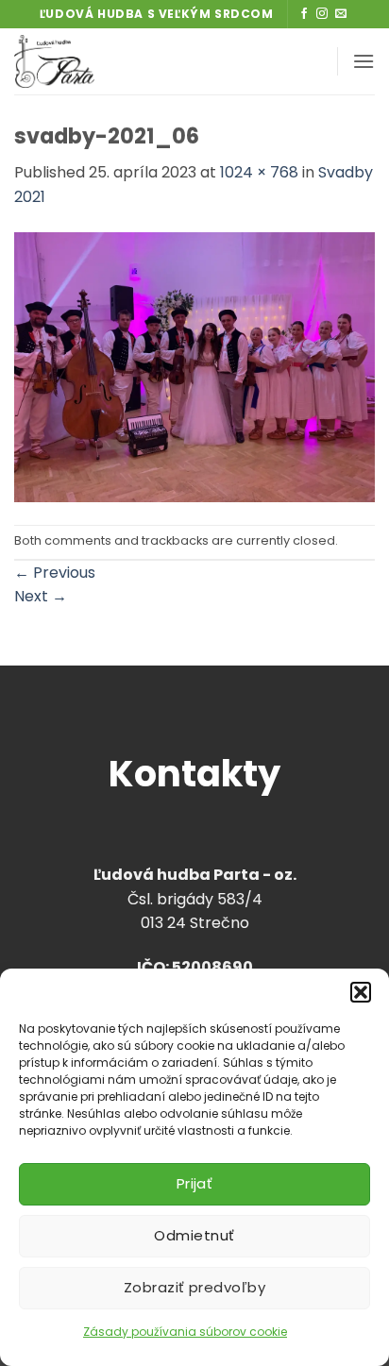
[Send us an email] (341, 14)
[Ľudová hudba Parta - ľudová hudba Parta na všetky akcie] (116, 61)
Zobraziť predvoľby (194, 1287)
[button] (360, 992)
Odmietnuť (194, 1235)
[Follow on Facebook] (304, 14)
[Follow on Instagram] (322, 14)
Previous (54, 572)
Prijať (195, 1183)
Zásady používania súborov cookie (185, 1332)
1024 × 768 (259, 172)
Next (40, 596)
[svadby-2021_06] (194, 366)
